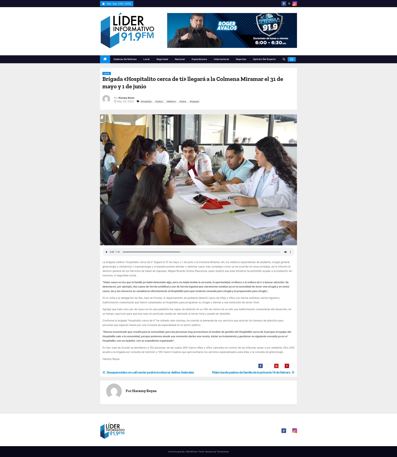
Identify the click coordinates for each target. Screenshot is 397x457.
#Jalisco (159, 101)
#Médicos (171, 101)
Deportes (241, 59)
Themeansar (223, 451)
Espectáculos (199, 59)
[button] (284, 59)
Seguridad (162, 59)
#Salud (183, 101)
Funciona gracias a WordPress (183, 451)
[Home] (105, 59)
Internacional (221, 59)
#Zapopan (194, 101)
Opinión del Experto (264, 59)
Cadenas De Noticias (125, 59)
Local (146, 59)
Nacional (180, 59)
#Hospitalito (146, 101)
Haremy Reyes (126, 98)
